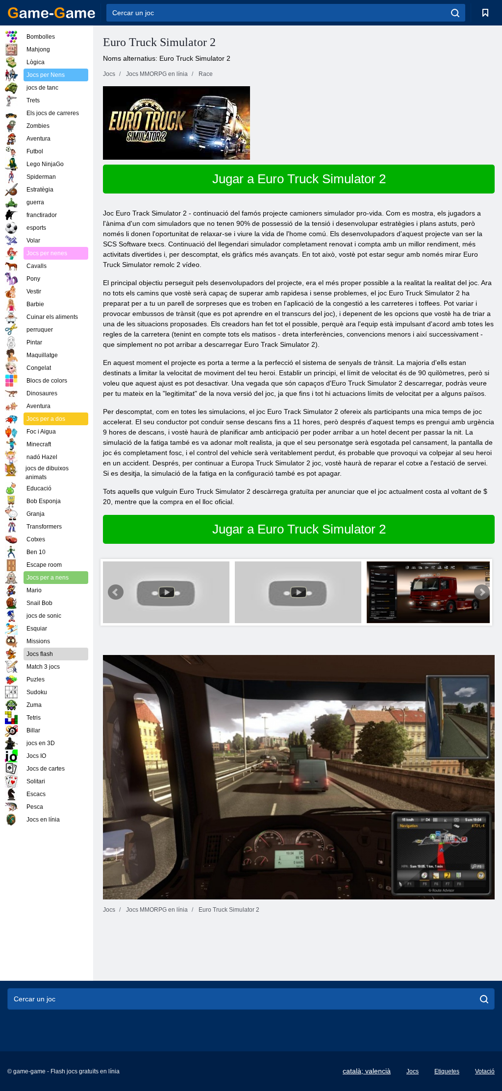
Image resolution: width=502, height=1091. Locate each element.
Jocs (412, 1071)
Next (482, 592)
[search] (455, 12)
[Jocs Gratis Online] (51, 12)
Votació (485, 1071)
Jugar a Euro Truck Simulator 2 (299, 178)
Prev (116, 592)
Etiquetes (446, 1071)
